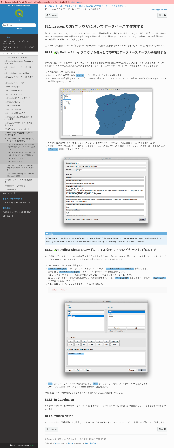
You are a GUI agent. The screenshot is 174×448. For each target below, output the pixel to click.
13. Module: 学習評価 (13, 109)
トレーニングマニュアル (13, 53)
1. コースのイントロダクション (17, 57)
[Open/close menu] (1, 53)
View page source (159, 10)
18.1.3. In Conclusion (15, 158)
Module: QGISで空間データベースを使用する (101, 6)
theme (70, 443)
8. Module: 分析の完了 (13, 91)
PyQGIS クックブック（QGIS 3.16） (17, 212)
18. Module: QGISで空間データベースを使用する (18, 134)
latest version (76, 2)
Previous (52, 15)
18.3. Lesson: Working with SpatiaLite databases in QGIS (20, 175)
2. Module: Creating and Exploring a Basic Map (18, 62)
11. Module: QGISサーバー (15, 102)
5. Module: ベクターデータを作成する (18, 78)
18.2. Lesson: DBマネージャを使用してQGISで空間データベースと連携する (20, 168)
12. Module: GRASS (12, 106)
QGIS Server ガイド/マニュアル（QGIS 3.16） (18, 48)
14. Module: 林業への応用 (14, 113)
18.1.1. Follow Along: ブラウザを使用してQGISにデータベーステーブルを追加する (21, 147)
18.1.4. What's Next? (15, 162)
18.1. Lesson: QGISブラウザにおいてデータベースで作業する (20, 140)
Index (19, 29)
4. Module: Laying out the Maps (16, 73)
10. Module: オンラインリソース (17, 98)
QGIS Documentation (20, 6)
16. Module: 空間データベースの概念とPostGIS (18, 124)
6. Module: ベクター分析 (14, 83)
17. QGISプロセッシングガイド (16, 129)
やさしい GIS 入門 (10, 193)
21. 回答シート (10, 189)
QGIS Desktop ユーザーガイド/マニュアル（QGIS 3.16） (19, 42)
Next (161, 15)
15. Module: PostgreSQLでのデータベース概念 (18, 118)
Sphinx (57, 443)
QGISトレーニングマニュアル (63, 6)
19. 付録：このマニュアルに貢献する (18, 181)
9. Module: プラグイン (13, 94)
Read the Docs (91, 443)
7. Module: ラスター (12, 87)
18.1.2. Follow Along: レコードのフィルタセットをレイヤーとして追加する (21, 154)
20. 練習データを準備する (14, 186)
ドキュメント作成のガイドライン (16, 203)
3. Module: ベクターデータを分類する (18, 68)
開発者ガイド (8, 216)
